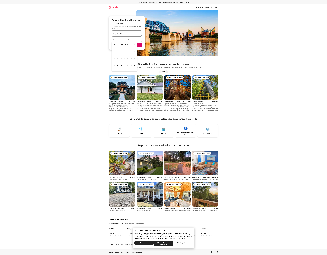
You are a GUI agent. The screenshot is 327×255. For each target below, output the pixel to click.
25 (117, 65)
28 (127, 65)
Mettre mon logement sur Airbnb (206, 7)
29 (131, 65)
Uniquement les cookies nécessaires (163, 243)
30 (134, 65)
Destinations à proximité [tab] (116, 223)
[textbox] (119, 40)
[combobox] (127, 34)
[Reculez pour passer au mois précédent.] (114, 44)
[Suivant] (166, 71)
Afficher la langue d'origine (181, 2)
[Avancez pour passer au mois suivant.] (134, 44)
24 (114, 65)
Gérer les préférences (183, 243)
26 (121, 65)
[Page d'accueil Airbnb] (113, 7)
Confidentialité (125, 252)
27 (124, 65)
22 (131, 62)
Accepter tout (144, 243)
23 (134, 62)
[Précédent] (160, 71)
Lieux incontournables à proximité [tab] (134, 223)
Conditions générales (136, 252)
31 (114, 69)
